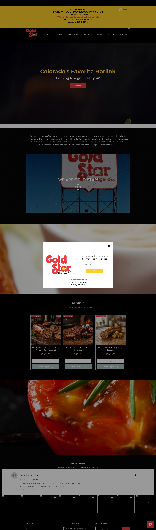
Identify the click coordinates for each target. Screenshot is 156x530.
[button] (109, 246)
